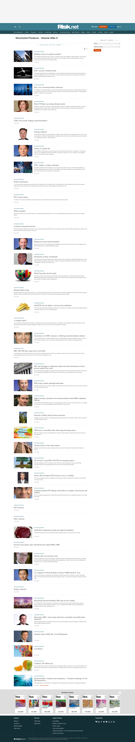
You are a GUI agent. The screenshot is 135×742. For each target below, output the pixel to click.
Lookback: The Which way (43, 663)
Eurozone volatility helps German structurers (49, 415)
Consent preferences (58, 733)
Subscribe (112, 27)
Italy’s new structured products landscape (48, 87)
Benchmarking (75, 32)
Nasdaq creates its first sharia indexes (47, 445)
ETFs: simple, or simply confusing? (46, 165)
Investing (40, 32)
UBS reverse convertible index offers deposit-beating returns (55, 430)
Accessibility (56, 721)
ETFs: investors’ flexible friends (45, 71)
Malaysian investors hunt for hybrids (46, 242)
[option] (20, 702)
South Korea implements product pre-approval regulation (53, 530)
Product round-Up (20, 589)
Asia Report (38, 649)
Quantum (55, 32)
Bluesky (106, 722)
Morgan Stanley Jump (21, 290)
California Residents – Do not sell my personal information (68, 731)
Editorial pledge (18, 726)
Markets (27, 32)
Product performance (21, 182)
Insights (83, 32)
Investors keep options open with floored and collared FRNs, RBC (37, 545)
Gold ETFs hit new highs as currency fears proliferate (52, 305)
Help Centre (17, 728)
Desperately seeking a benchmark (46, 257)
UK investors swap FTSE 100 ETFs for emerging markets (54, 460)
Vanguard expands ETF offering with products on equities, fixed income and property (60, 491)
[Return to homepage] (68, 28)
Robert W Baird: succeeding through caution (49, 104)
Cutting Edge (48, 32)
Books (88, 32)
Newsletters (103, 27)
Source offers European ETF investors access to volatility (54, 475)
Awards (111, 32)
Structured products (39, 51)
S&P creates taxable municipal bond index (49, 383)
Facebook (101, 722)
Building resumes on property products (47, 54)
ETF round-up (19, 507)
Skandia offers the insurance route (46, 556)
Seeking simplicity (40, 132)
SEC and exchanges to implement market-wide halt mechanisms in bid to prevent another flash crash (59, 367)
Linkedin (99, 722)
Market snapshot (19, 211)
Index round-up (19, 519)
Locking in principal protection (24, 226)
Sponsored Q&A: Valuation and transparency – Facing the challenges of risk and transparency (60, 679)
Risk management (18, 32)
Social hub (111, 722)
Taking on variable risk (42, 148)
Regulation (33, 32)
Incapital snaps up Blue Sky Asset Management (50, 634)
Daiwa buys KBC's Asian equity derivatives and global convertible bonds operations (59, 618)
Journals (94, 32)
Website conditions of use (59, 723)
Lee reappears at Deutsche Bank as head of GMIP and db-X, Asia (57, 573)
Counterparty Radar (65, 32)
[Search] (20, 27)
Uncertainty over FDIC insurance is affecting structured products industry (59, 336)
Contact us (16, 723)
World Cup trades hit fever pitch (45, 273)
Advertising (37, 721)
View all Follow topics (96, 722)
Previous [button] (15, 692)
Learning (100, 32)
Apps (109, 722)
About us (16, 721)
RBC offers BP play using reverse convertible (29, 351)
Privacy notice (56, 726)
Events (106, 32)
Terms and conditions (58, 728)
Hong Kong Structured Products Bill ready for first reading (54, 600)
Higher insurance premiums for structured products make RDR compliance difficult (60, 399)
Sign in (119, 27)
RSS (114, 722)
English (96, 27)
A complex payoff (20, 320)
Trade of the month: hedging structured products (30, 121)
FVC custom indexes (21, 197)
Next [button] (119, 692)
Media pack (37, 723)
